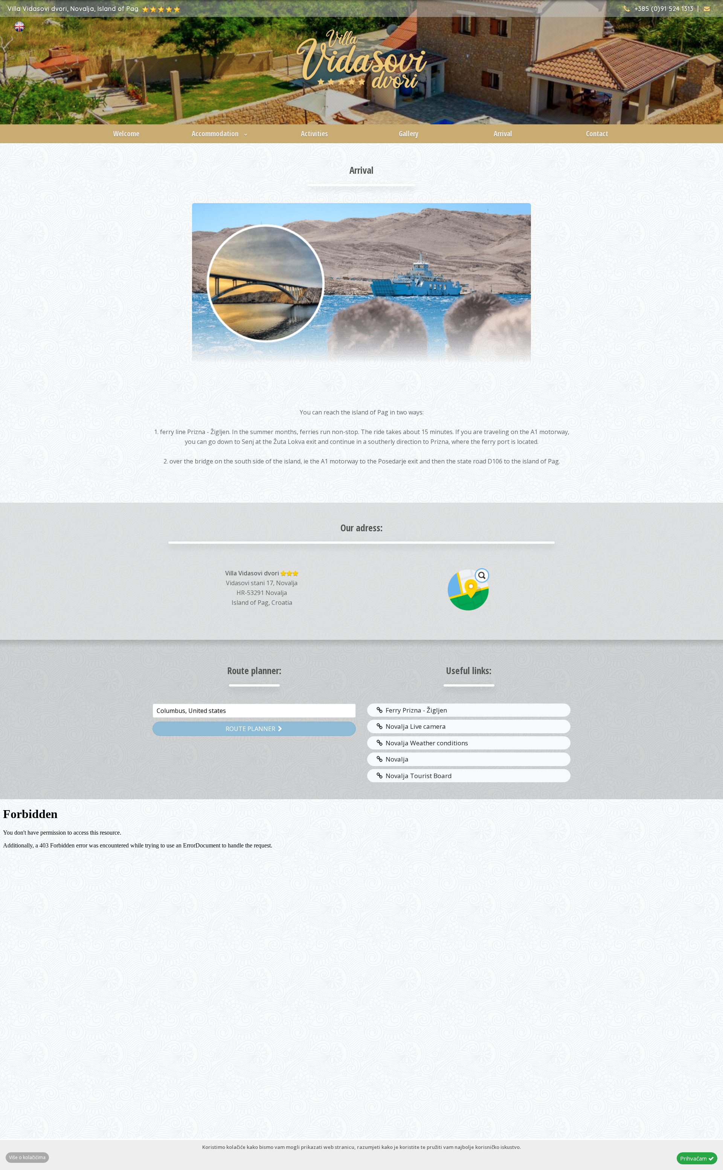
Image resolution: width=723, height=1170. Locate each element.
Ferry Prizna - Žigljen (415, 710)
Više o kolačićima (27, 1157)
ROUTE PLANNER (251, 729)
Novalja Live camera (414, 726)
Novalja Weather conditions (425, 743)
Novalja (396, 759)
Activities (314, 134)
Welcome (126, 134)
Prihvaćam (694, 1158)
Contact (597, 134)
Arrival (503, 134)
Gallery (408, 134)
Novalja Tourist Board (417, 775)
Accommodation (216, 134)
